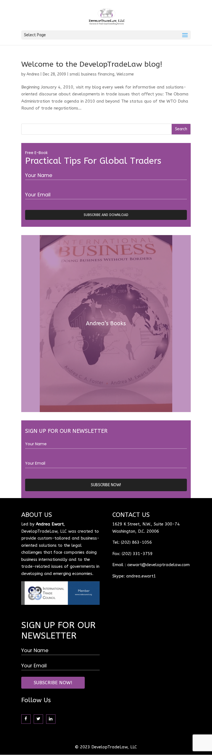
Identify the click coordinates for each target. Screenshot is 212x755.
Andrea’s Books (106, 323)
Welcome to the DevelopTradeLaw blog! (91, 64)
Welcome (125, 74)
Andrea (32, 74)
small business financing (92, 74)
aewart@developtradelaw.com (158, 564)
